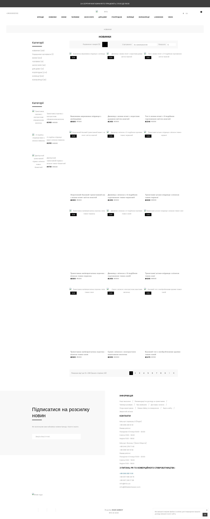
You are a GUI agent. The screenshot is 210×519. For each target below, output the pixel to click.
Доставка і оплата (157, 405)
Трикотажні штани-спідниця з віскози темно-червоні (162, 196)
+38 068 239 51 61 (126, 425)
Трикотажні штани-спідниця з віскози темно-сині (162, 274)
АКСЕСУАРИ (89, 17)
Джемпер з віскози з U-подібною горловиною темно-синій (122, 274)
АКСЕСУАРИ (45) (39, 65)
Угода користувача (126, 408)
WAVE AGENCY (117, 510)
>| (173, 373)
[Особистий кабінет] (191, 13)
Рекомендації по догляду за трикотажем (150, 401)
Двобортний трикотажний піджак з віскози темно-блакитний (56, 161)
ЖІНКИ (63, 17)
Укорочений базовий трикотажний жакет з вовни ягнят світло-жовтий (89, 196)
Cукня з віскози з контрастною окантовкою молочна (122, 353)
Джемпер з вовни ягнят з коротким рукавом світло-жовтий (124, 117)
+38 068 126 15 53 (126, 450)
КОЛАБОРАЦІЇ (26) (39, 80)
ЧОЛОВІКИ (75, 17)
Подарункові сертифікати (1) (43, 54)
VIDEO (170, 17)
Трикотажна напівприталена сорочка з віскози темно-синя (88, 353)
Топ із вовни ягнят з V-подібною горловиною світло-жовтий (159, 117)
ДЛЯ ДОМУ (103, 17)
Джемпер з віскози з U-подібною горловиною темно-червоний (122, 196)
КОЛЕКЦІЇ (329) (38, 76)
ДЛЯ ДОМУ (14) (38, 69)
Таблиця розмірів (126, 405)
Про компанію (141, 405)
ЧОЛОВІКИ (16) (38, 62)
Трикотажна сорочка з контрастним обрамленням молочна (55, 116)
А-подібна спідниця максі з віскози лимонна (56, 138)
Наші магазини (125, 401)
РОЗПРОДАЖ (117, 17)
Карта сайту (167, 408)
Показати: (162, 44)
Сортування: (127, 44)
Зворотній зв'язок (126, 412)
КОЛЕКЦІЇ (130, 17)
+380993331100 (12, 13)
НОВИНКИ (53, 17)
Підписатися (76, 436)
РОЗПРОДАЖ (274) (39, 72)
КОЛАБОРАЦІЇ (144, 17)
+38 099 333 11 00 (126, 473)
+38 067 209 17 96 (127, 480)
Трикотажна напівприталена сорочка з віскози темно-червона (88, 274)
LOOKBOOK (158, 17)
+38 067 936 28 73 (127, 477)
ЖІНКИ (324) (37, 58)
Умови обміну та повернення (148, 408)
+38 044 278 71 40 (127, 446)
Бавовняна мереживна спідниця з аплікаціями (85, 117)
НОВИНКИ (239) (38, 51)
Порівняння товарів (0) (91, 44)
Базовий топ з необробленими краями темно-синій (162, 353)
